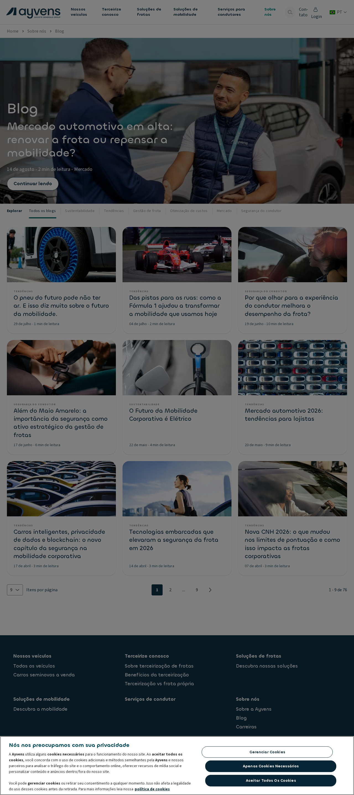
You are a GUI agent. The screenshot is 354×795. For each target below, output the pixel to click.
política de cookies (152, 789)
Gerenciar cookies (267, 752)
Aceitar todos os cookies (271, 780)
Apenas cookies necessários (271, 766)
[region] (177, 765)
